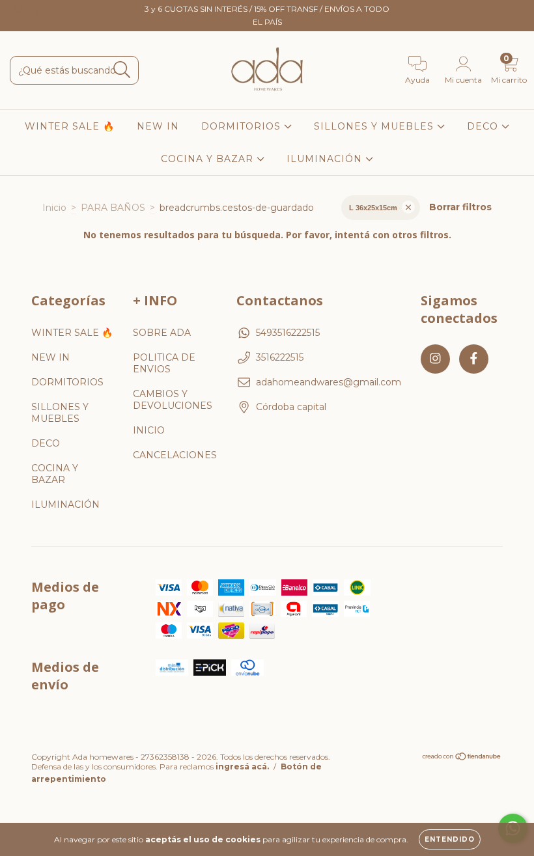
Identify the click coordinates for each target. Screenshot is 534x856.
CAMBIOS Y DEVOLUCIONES (172, 399)
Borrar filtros (460, 207)
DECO (484, 126)
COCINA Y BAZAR (209, 159)
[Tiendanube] (462, 758)
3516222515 (279, 357)
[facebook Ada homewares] (37, 9)
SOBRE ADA (162, 332)
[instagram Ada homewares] (19, 9)
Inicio (54, 208)
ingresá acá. (242, 766)
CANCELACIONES (175, 455)
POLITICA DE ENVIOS (164, 363)
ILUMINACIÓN (326, 159)
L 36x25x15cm (373, 208)
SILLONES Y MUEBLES (375, 126)
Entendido (450, 839)
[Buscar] (122, 70)
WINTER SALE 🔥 (70, 126)
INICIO (149, 430)
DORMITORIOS (242, 126)
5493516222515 (288, 332)
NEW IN (158, 126)
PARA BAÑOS (113, 208)
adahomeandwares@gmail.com (328, 382)
